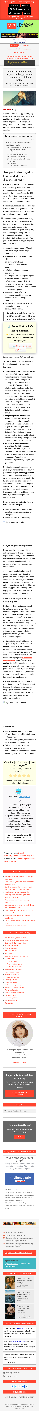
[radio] (11, 776)
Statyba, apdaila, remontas (14, 993)
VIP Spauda (24, 796)
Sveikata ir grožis (11, 995)
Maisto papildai (10, 958)
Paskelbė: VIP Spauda (21, 165)
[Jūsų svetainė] (19, 801)
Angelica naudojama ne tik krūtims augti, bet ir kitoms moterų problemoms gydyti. (20, 150)
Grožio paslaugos (11, 948)
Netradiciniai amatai (12, 974)
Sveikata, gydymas (12, 998)
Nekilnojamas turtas (12, 972)
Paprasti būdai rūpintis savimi (15, 926)
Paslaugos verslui (11, 980)
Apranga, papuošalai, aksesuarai (16, 940)
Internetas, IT (9, 953)
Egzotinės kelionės (11, 1264)
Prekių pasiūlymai (11, 982)
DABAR (19, 1137)
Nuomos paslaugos (12, 977)
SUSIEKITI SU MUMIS (19, 1062)
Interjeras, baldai (10, 951)
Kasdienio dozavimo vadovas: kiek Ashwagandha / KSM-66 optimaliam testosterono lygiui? (17, 894)
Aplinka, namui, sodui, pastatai (15, 938)
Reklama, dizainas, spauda (14, 987)
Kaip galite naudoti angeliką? (19, 154)
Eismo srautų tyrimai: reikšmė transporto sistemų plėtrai (24, 1295)
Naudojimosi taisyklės (27, 1404)
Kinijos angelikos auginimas (18, 156)
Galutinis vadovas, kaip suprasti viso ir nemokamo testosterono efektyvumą (24, 1311)
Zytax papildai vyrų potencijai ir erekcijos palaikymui (24, 1281)
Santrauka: (13, 163)
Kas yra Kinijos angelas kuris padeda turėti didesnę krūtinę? (18, 144)
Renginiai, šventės (11, 990)
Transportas (9, 1003)
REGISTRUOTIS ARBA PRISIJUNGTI (19, 1093)
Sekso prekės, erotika (14, 966)
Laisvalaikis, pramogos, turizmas (16, 956)
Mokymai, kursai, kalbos (13, 969)
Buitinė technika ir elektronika (15, 943)
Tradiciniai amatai (11, 1000)
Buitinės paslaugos (11, 945)
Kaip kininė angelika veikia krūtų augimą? (20, 160)
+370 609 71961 (12, 1376)
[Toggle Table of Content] (30, 139)
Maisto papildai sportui (14, 964)
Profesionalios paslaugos (14, 985)
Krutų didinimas (23, 85)
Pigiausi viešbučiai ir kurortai (18, 1252)
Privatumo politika (15, 1404)
